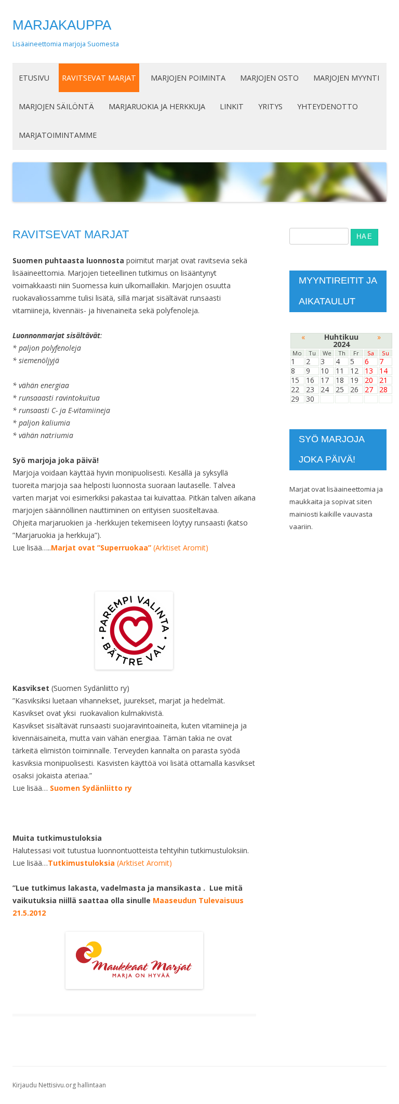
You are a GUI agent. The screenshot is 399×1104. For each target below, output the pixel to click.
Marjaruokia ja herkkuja (157, 106)
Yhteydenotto (327, 106)
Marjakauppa (61, 25)
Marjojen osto (269, 78)
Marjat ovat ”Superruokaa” (101, 548)
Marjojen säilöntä (56, 106)
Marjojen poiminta (188, 78)
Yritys (270, 106)
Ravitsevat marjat (99, 78)
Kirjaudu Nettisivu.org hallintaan (59, 1085)
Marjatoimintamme (58, 135)
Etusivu (34, 78)
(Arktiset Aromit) (179, 548)
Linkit (232, 106)
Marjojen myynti (346, 78)
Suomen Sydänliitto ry (91, 788)
